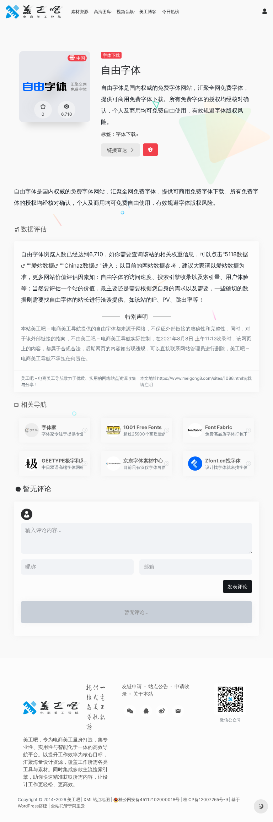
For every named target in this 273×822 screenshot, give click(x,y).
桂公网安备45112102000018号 (149, 799)
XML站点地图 (97, 799)
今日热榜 (170, 11)
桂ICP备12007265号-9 (205, 799)
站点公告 (158, 686)
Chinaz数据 (79, 265)
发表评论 (237, 586)
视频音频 (125, 11)
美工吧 (73, 799)
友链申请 (132, 686)
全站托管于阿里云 (68, 806)
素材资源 (79, 11)
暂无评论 (37, 488)
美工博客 (147, 11)
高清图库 (102, 11)
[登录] (264, 11)
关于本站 (143, 694)
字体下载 (111, 55)
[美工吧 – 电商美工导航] (34, 12)
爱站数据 (42, 265)
